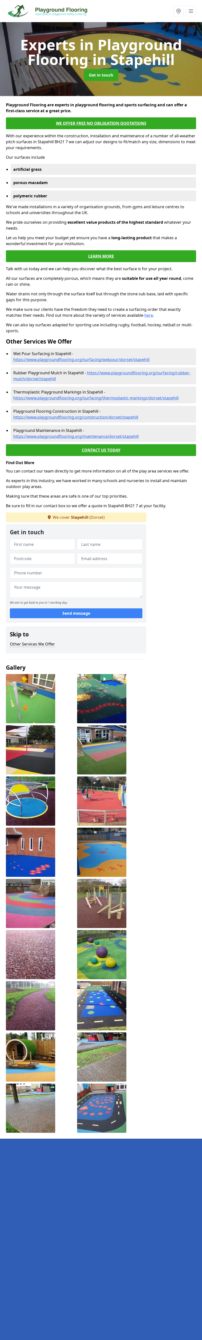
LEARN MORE (101, 256)
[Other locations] (178, 11)
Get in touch (101, 75)
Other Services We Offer (32, 644)
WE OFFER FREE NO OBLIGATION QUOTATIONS (101, 123)
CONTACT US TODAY (101, 450)
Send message (76, 613)
